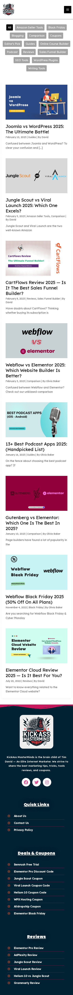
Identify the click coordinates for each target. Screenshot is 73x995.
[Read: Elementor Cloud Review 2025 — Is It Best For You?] (37, 645)
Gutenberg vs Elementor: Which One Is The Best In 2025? (33, 523)
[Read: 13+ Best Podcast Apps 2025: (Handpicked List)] (37, 419)
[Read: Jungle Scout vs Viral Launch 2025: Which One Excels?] (37, 175)
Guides (32, 137)
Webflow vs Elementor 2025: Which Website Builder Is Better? (35, 370)
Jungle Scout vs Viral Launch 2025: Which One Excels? (31, 205)
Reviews (31, 298)
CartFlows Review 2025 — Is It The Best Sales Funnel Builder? (36, 288)
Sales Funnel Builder (49, 298)
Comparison (58, 216)
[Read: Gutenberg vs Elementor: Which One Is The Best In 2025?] (37, 493)
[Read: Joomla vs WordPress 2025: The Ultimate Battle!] (37, 102)
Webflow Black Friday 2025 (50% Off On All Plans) (35, 599)
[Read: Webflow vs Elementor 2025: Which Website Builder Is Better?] (37, 340)
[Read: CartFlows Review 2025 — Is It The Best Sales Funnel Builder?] (37, 258)
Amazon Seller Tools (38, 216)
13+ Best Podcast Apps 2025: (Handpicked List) (36, 446)
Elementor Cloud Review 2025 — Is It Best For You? (34, 672)
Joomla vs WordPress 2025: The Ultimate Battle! (35, 129)
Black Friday (36, 607)
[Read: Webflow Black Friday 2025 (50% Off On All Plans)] (37, 572)
